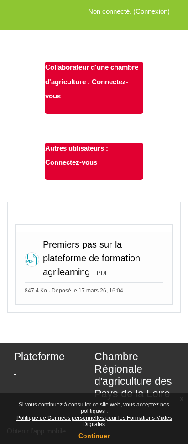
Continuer (94, 435)
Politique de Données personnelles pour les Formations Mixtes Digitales (94, 421)
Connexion (151, 11)
